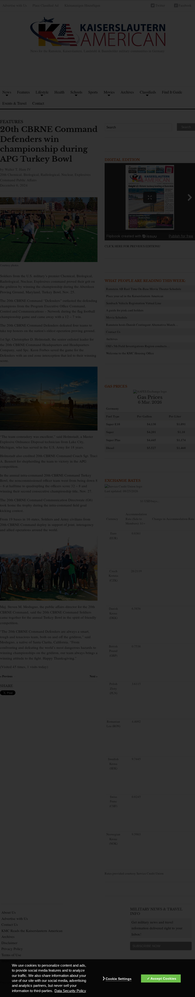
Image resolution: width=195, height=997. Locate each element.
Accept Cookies (163, 978)
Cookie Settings (119, 979)
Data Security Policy (70, 991)
